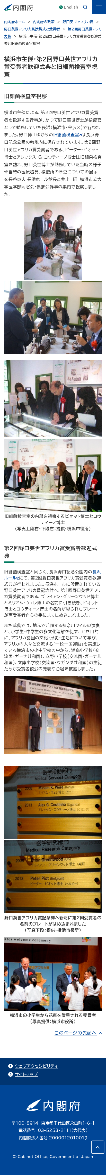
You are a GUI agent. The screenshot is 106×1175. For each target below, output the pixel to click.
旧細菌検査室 (66, 135)
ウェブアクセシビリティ (36, 1066)
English (71, 7)
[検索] (85, 7)
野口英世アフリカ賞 (78, 22)
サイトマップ (26, 1074)
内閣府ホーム (14, 22)
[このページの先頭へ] (98, 1147)
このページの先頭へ (76, 1033)
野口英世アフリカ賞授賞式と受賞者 (32, 29)
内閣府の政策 (44, 22)
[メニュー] (99, 7)
